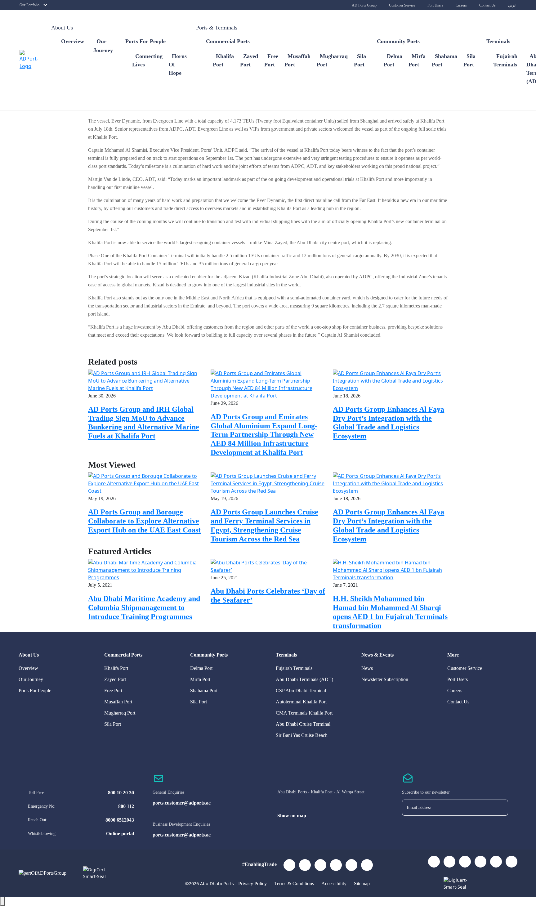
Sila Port (112, 724)
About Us (62, 28)
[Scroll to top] (2, 901)
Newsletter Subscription (384, 679)
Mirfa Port (200, 679)
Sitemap (362, 883)
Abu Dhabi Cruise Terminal (303, 724)
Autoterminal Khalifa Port (301, 701)
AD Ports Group (364, 5)
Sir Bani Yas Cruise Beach (302, 735)
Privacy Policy (253, 883)
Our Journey (31, 679)
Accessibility (334, 883)
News (367, 668)
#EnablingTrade (259, 864)
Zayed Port (115, 679)
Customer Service (402, 5)
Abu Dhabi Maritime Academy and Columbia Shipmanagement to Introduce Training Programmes (144, 607)
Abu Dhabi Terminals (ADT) (304, 679)
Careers (461, 5)
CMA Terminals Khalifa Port (304, 712)
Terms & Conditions (294, 883)
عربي (512, 5)
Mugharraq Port (119, 712)
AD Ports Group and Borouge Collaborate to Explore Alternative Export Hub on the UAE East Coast (144, 521)
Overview (72, 41)
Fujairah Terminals (294, 668)
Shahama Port (203, 690)
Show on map (291, 815)
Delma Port (201, 668)
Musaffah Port (118, 701)
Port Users (435, 5)
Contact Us (487, 5)
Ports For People (35, 690)
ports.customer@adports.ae (182, 802)
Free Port (113, 690)
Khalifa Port (116, 668)
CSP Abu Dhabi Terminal (301, 690)
